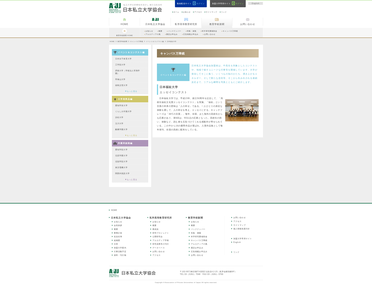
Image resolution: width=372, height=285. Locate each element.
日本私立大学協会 (121, 217)
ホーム (176, 12)
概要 (116, 229)
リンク (224, 12)
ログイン (200, 3)
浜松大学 (119, 117)
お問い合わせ (158, 251)
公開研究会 (157, 236)
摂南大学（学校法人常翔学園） (127, 72)
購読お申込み (197, 248)
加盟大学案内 (120, 248)
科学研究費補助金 (199, 236)
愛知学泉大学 (121, 105)
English (255, 3)
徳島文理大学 (121, 85)
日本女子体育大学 (123, 59)
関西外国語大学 (122, 173)
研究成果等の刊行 (160, 244)
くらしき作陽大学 (123, 111)
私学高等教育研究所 (161, 217)
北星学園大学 (121, 155)
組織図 (117, 240)
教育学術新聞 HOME (124, 35)
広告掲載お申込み (199, 251)
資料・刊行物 (120, 255)
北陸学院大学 (121, 161)
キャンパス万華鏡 (136, 41)
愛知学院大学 (121, 150)
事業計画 (118, 233)
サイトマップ (211, 12)
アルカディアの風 (199, 244)
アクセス (198, 12)
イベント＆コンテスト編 (155, 41)
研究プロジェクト (160, 233)
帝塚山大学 (120, 79)
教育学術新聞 (122, 41)
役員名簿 (118, 236)
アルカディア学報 (160, 240)
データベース (158, 248)
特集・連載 (196, 233)
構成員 (155, 229)
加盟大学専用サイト (242, 239)
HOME (112, 41)
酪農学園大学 (121, 129)
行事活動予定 (120, 251)
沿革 (116, 244)
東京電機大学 (121, 167)
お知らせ (187, 12)
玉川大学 (119, 123)
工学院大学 (120, 65)
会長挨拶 (118, 225)
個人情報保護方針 (241, 229)
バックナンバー (198, 229)
